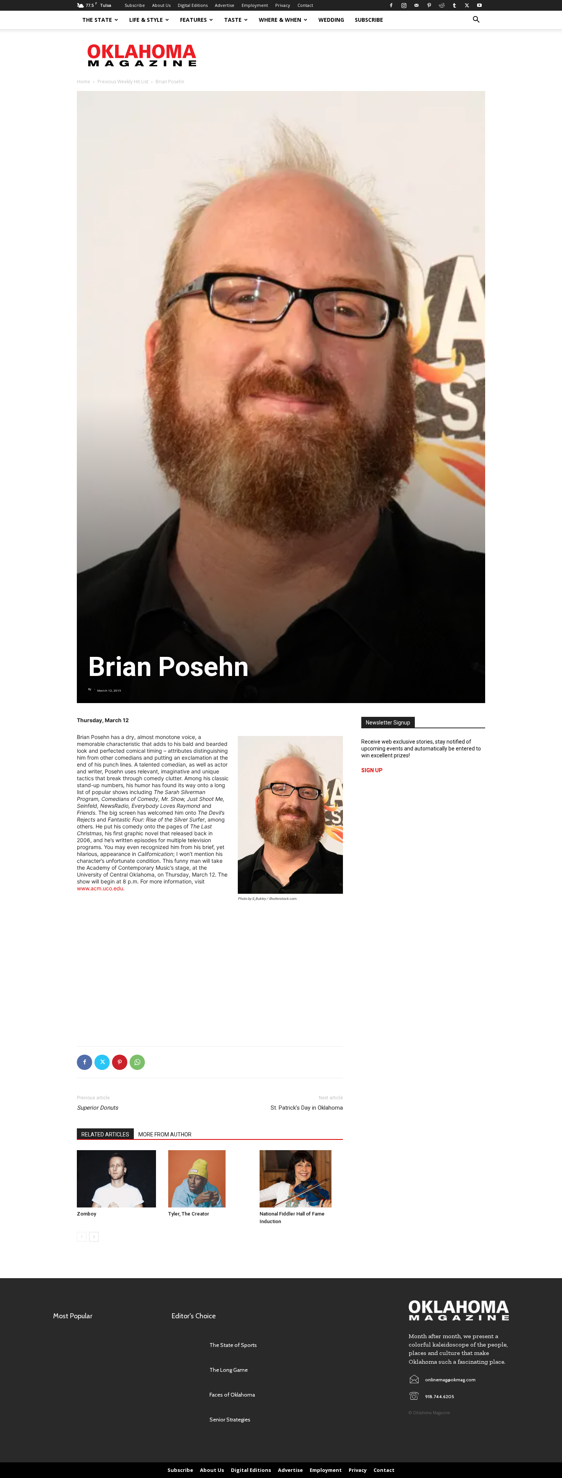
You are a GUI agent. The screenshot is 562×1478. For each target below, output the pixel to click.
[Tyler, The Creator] (210, 1178)
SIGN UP (372, 770)
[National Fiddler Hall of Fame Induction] (301, 1178)
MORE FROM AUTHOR (165, 1134)
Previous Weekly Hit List (122, 81)
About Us (161, 5)
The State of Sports (233, 1345)
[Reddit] (441, 5)
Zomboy (86, 1214)
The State (97, 19)
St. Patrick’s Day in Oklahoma (307, 1107)
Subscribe (135, 5)
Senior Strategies (230, 1419)
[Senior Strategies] (187, 1419)
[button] (476, 20)
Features (193, 19)
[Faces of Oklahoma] (187, 1394)
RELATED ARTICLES (105, 1134)
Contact (305, 5)
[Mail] (416, 5)
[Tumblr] (454, 5)
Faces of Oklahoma (232, 1394)
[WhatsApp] (137, 1062)
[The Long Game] (187, 1370)
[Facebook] (391, 5)
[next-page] (94, 1236)
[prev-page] (81, 1236)
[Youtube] (479, 5)
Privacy (282, 5)
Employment (255, 5)
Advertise (224, 5)
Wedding (331, 19)
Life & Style (146, 19)
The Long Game (229, 1369)
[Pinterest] (429, 5)
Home (83, 81)
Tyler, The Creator (188, 1214)
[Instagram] (403, 5)
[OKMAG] (459, 1310)
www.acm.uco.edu (100, 888)
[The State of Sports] (187, 1345)
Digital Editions (193, 5)
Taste (233, 19)
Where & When (280, 19)
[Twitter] (467, 5)
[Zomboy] (118, 1178)
